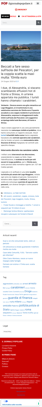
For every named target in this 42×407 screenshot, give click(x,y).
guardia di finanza (20, 297)
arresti (25, 284)
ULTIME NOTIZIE (19, 193)
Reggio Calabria (19, 310)
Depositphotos (21, 395)
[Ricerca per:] (17, 223)
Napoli (29, 302)
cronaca (31, 196)
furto (21, 294)
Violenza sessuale (17, 315)
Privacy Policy (7, 331)
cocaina (5, 291)
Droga (28, 291)
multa (26, 199)
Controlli (16, 292)
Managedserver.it (21, 391)
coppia (24, 196)
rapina (12, 310)
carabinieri (17, 196)
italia (4, 302)
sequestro (7, 313)
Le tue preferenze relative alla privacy (22, 401)
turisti (3, 135)
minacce (24, 302)
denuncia (21, 291)
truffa (30, 313)
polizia (23, 305)
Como (10, 292)
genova (26, 294)
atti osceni (8, 196)
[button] (37, 3)
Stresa (32, 199)
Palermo (15, 306)
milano (18, 301)
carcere (27, 288)
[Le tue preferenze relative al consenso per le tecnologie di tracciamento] (38, 403)
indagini (35, 298)
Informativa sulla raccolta (12, 405)
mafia (12, 302)
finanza (17, 294)
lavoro (7, 302)
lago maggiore (17, 199)
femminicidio (10, 294)
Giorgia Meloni (33, 294)
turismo (4, 202)
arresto (32, 283)
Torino (25, 313)
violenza (9, 315)
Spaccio (19, 313)
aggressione (8, 284)
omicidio (7, 305)
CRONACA (8, 193)
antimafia (16, 284)
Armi (21, 284)
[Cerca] (38, 22)
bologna (8, 288)
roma (28, 309)
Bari (4, 288)
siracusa (14, 313)
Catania (32, 288)
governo (5, 298)
